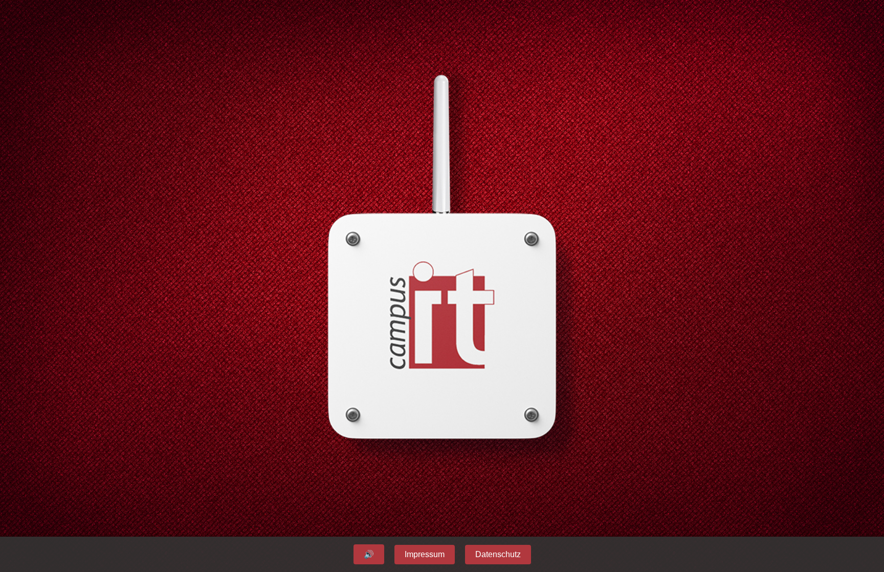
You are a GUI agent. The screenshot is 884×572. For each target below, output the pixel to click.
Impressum (425, 554)
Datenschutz (498, 554)
